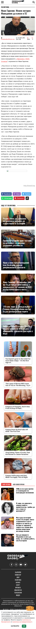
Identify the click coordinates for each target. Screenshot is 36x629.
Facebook (7, 194)
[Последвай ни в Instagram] (16, 564)
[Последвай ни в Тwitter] (25, 564)
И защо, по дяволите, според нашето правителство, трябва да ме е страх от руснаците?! (25, 507)
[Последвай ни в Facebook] (11, 564)
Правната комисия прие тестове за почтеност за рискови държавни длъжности (17, 243)
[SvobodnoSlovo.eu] (18, 557)
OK (24, 626)
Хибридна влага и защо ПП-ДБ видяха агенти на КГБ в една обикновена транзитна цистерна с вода (18, 330)
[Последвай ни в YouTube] (21, 564)
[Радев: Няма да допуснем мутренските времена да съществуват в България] (18, 217)
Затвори (15, 626)
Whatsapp (8, 198)
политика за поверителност (22, 622)
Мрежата (18, 587)
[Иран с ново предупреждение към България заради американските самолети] (18, 261)
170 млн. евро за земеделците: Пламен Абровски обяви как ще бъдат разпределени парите (17, 309)
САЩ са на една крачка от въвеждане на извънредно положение (25, 491)
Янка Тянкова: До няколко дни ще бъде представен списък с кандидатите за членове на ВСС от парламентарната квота (17, 286)
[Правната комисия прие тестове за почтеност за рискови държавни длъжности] (18, 239)
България (18, 572)
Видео (18, 595)
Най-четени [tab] (6, 484)
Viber (18, 194)
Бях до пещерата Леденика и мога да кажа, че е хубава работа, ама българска (25, 538)
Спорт (18, 585)
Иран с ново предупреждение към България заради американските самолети (16, 265)
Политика (5, 7)
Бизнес (18, 582)
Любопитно (18, 590)
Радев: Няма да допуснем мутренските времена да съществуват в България (14, 221)
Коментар (18, 575)
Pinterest (20, 198)
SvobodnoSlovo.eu (8, 39)
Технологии (18, 593)
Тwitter (27, 194)
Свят (18, 577)
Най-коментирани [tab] (18, 484)
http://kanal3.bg (29, 186)
